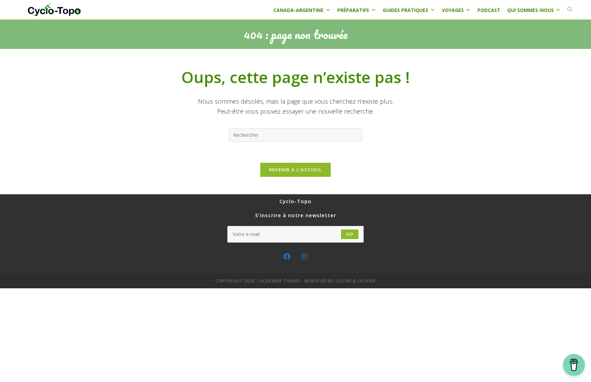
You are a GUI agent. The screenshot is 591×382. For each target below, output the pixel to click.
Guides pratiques (405, 10)
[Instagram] (304, 256)
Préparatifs (353, 10)
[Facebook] (287, 256)
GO (349, 234)
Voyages (453, 10)
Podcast (488, 10)
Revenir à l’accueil (295, 170)
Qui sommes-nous (530, 10)
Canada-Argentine (298, 10)
